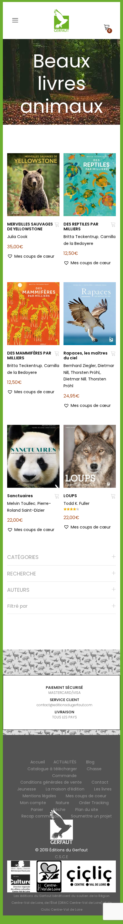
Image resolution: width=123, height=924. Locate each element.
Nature (62, 803)
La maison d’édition (65, 789)
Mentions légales (39, 796)
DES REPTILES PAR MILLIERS (81, 226)
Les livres (103, 789)
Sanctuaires (20, 496)
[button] (30, 256)
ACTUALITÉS (64, 762)
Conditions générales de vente (51, 782)
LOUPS (70, 496)
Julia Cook (17, 236)
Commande (64, 775)
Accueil (37, 762)
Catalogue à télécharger (52, 769)
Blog (90, 762)
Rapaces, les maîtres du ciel (86, 355)
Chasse (94, 769)
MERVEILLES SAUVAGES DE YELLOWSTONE (30, 226)
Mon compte (33, 803)
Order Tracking (94, 803)
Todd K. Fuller (77, 503)
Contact (100, 782)
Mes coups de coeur (86, 796)
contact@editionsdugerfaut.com (64, 704)
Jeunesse (26, 789)
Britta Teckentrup (81, 236)
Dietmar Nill (75, 379)
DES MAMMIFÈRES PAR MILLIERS (29, 355)
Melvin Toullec (21, 503)
